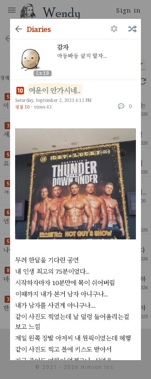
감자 (63, 47)
